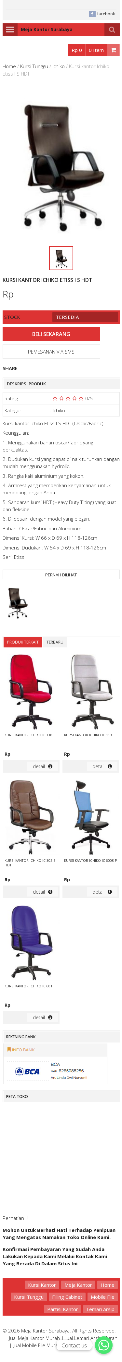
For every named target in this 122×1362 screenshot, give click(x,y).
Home (9, 66)
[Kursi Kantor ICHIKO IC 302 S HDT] (31, 818)
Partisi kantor (62, 1309)
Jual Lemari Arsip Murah (91, 1338)
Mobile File (103, 1297)
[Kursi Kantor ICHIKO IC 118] (31, 692)
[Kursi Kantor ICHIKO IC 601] (31, 943)
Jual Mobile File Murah (37, 1345)
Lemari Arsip (101, 1309)
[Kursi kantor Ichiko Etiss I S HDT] (17, 603)
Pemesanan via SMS (51, 351)
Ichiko (58, 66)
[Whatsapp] (104, 1345)
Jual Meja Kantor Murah (34, 1338)
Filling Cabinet (67, 1297)
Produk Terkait (23, 642)
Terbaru (55, 642)
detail (39, 766)
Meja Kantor (78, 1285)
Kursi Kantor (42, 1285)
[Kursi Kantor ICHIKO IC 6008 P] (90, 818)
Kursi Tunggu (34, 66)
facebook (106, 14)
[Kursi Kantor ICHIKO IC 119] (90, 692)
